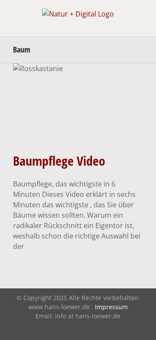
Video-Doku (78, 128)
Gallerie (78, 86)
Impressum (111, 307)
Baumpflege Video (59, 161)
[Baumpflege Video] (78, 104)
